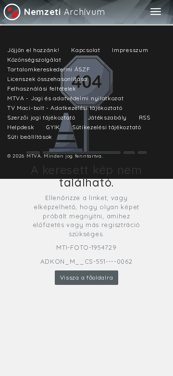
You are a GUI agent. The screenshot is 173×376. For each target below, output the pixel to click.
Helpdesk (21, 127)
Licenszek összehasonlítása (47, 78)
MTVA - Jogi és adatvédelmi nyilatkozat (65, 98)
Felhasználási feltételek (41, 88)
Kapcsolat (85, 50)
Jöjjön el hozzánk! (33, 50)
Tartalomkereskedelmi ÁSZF (48, 69)
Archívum (64, 11)
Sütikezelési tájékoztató (106, 127)
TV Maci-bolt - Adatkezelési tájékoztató (64, 107)
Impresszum (130, 50)
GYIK (53, 127)
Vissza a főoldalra (86, 277)
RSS (144, 117)
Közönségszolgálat (34, 59)
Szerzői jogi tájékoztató (41, 117)
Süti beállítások (29, 136)
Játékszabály (107, 117)
